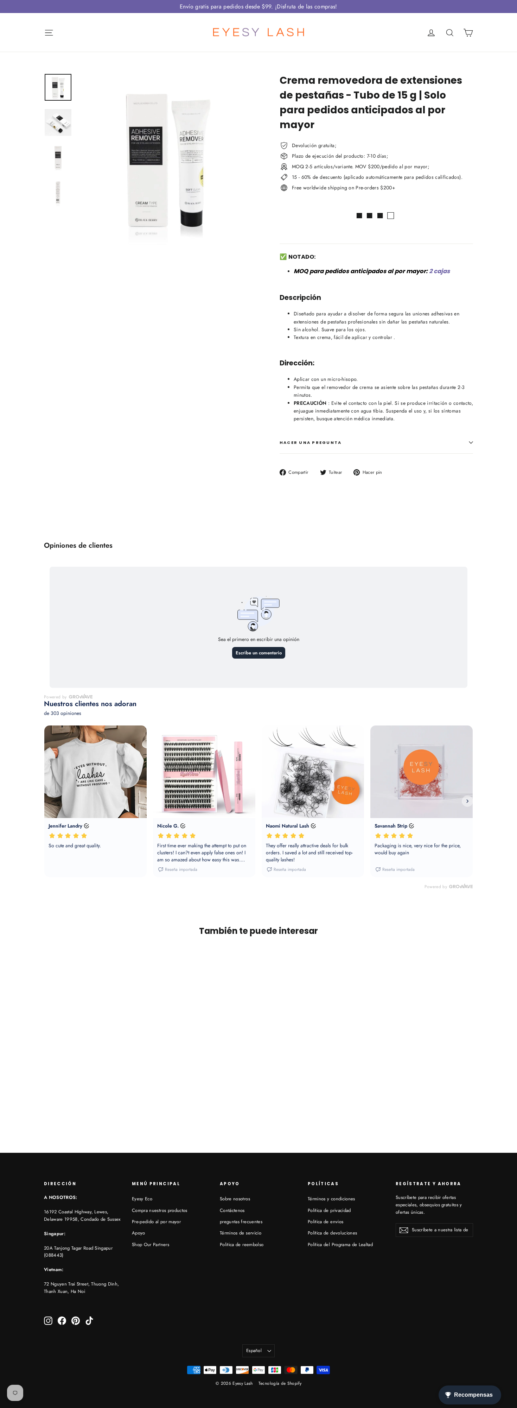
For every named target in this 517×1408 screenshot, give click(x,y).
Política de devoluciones (332, 1233)
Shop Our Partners (150, 1244)
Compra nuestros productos (159, 1210)
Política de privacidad (329, 1210)
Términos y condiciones (331, 1198)
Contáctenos (232, 1210)
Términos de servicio (240, 1233)
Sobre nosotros (235, 1198)
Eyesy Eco (142, 1198)
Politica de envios (325, 1221)
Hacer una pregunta (311, 442)
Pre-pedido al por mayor (156, 1221)
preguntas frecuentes (241, 1221)
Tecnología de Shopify (279, 1383)
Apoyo (138, 1233)
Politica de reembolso (241, 1244)
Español (254, 1350)
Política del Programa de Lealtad (340, 1244)
